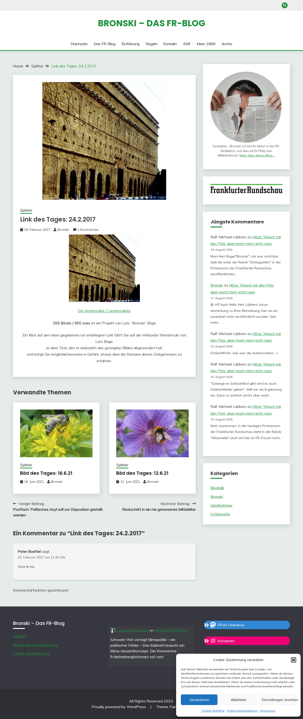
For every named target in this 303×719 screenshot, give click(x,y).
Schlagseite (220, 514)
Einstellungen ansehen (279, 699)
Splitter (26, 210)
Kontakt (170, 43)
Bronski (63, 229)
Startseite (79, 43)
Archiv (227, 43)
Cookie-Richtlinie (213, 710)
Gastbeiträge (221, 505)
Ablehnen (238, 699)
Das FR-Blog (105, 43)
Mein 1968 (206, 43)
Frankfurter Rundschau (132, 630)
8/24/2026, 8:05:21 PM (170, 630)
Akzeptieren (199, 699)
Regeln (151, 43)
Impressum (268, 710)
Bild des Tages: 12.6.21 (142, 473)
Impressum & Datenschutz (35, 644)
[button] (293, 660)
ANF (187, 43)
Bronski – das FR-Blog (151, 23)
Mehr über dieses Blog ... (257, 155)
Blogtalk (217, 487)
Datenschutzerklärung (242, 710)
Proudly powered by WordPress (119, 706)
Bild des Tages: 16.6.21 (46, 473)
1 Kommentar (88, 229)
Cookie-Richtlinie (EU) (31, 653)
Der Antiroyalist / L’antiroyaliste (104, 310)
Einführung (130, 43)
